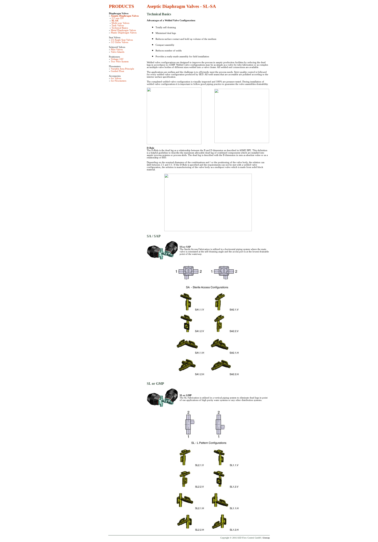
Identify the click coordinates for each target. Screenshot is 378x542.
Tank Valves (118, 25)
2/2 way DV (118, 18)
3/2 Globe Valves (119, 42)
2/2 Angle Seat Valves (122, 40)
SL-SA (115, 20)
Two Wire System (120, 61)
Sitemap (266, 538)
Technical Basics (120, 28)
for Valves (116, 78)
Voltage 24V (117, 59)
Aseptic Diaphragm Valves (125, 16)
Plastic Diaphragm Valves (123, 32)
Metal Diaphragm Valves (123, 30)
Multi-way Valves (120, 23)
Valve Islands (117, 52)
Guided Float (117, 71)
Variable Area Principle (122, 69)
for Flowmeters (118, 81)
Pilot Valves (117, 49)
